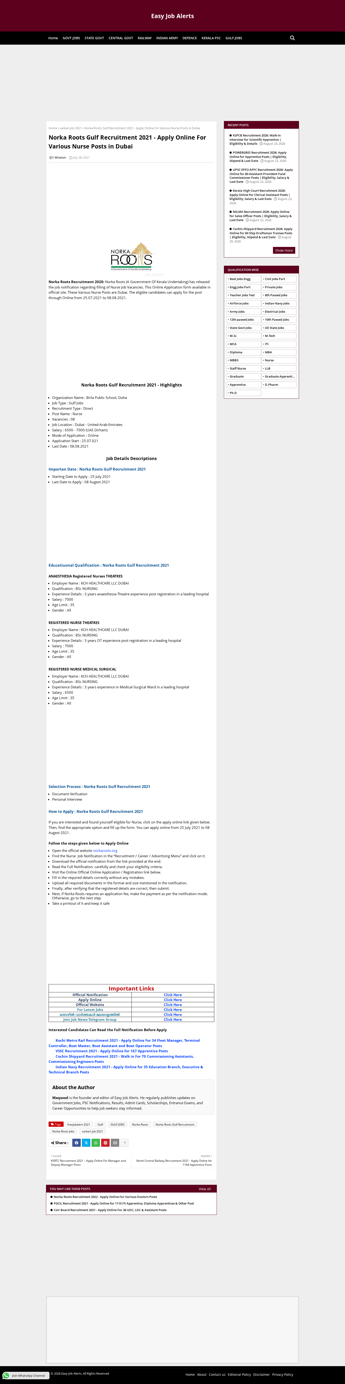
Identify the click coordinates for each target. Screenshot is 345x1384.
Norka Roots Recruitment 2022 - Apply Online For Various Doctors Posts (105, 1197)
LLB (267, 368)
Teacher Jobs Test (242, 295)
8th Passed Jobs (276, 295)
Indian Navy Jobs (277, 303)
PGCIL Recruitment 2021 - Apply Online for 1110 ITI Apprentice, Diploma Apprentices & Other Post (124, 1203)
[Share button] (124, 1143)
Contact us (217, 1374)
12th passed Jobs (242, 319)
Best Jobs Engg (240, 279)
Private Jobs (273, 287)
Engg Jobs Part (240, 287)
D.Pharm (271, 384)
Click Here (173, 994)
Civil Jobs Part (275, 279)
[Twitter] (86, 1143)
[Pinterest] (105, 1143)
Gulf (100, 1125)
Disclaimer (261, 1374)
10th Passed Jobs (277, 319)
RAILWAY (145, 38)
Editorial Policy (239, 1374)
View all (205, 1189)
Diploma (236, 352)
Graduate (237, 376)
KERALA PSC (211, 38)
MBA (268, 352)
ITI (266, 344)
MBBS (234, 360)
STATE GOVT (94, 38)
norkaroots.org (105, 850)
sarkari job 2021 (71, 128)
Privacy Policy (282, 1374)
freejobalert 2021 (78, 1125)
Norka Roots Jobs (63, 1131)
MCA (233, 344)
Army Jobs (237, 311)
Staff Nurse (238, 368)
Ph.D (233, 393)
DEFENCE (190, 38)
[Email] (115, 1143)
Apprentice (238, 384)
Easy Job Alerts (172, 16)
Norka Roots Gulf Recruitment (175, 1125)
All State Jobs (274, 328)
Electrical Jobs (275, 311)
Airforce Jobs (239, 303)
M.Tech (270, 336)
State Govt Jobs (241, 328)
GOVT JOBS (71, 38)
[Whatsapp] (96, 1143)
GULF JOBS (234, 38)
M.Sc (233, 336)
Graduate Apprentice (280, 376)
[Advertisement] (172, 82)
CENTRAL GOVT (121, 38)
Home (53, 38)
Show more (284, 250)
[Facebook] (76, 1143)
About (202, 1374)
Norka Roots (140, 1125)
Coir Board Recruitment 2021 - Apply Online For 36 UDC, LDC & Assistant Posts (110, 1210)
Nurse (269, 360)
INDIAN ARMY (167, 38)
